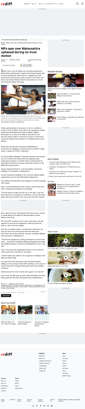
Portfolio (3, 391)
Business (65, 358)
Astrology (65, 373)
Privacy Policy (19, 400)
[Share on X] (37, 406)
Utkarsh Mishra (19, 284)
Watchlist (4, 388)
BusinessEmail (48, 3)
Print (44, 291)
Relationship (18, 388)
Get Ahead (65, 368)
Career (17, 386)
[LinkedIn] (52, 406)
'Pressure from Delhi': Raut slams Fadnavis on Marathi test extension (65, 172)
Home (25, 3)
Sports (64, 363)
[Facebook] (40, 406)
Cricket (64, 366)
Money (40, 3)
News (33, 3)
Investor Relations (41, 400)
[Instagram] (44, 406)
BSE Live (3, 381)
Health (17, 381)
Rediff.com (66, 399)
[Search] (77, 3)
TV (57, 3)
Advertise (12, 399)
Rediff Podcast (66, 376)
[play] (66, 240)
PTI (7, 60)
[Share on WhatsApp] (33, 406)
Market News (4, 386)
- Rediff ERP (42, 371)
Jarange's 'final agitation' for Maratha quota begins (64, 168)
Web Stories (53, 232)
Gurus (54, 3)
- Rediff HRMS (42, 366)
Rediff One (42, 358)
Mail (29, 3)
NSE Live (3, 383)
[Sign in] (82, 3)
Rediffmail (42, 356)
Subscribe (6, 295)
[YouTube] (48, 406)
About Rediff (2, 400)
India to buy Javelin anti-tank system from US (65, 176)
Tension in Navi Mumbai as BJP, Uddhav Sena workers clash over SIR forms (64, 163)
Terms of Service (29, 400)
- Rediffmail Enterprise (45, 361)
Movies (64, 361)
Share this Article (10, 65)
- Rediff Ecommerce (44, 363)
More (60, 3)
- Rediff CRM (42, 368)
